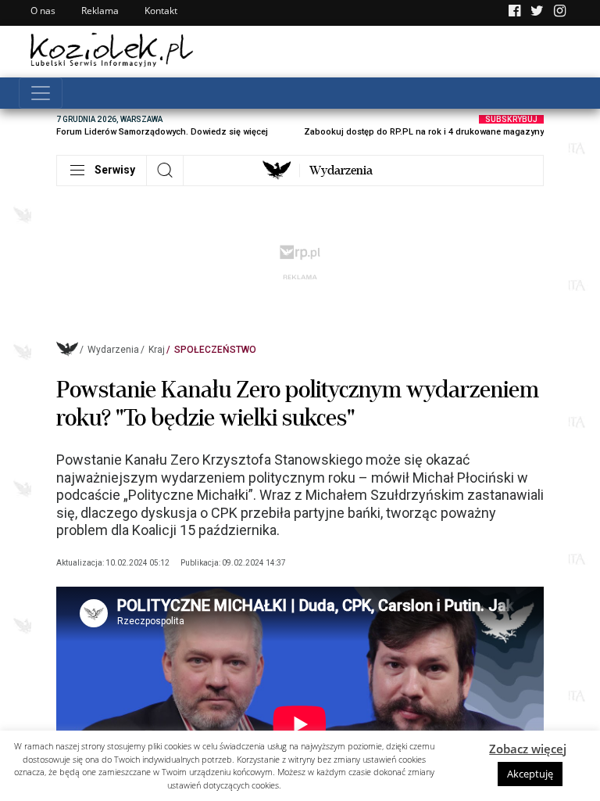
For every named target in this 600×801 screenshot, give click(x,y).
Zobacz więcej (527, 748)
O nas (42, 10)
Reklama (100, 10)
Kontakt (161, 10)
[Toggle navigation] (40, 93)
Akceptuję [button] (530, 774)
